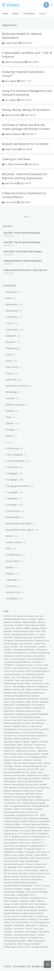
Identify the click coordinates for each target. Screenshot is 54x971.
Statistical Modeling (27, 907)
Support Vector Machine (33, 913)
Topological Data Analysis (24, 934)
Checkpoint (9, 640)
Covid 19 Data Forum (21, 668)
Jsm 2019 (35, 769)
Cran (13, 677)
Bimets (43, 628)
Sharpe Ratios (22, 895)
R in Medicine (12, 467)
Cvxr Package (38, 677)
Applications (11, 304)
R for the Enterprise (15, 460)
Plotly (42, 815)
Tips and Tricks (13, 592)
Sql (36, 904)
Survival (14, 916)
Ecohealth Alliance (23, 705)
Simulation (13, 901)
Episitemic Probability (38, 714)
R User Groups (13, 510)
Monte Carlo (43, 787)
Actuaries (32, 619)
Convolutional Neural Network (17, 662)
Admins (41, 619)
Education (10, 342)
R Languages (12, 492)
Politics (25, 818)
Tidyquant (43, 925)
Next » (27, 216)
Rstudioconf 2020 (11, 879)
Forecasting (23, 729)
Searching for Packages (14, 892)
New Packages (20, 797)
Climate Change (11, 643)
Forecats (34, 729)
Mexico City (22, 781)
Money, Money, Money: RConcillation (26, 110)
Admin (9, 298)
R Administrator (39, 836)
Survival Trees (41, 916)
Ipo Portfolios (10, 769)
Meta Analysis (10, 781)
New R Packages (35, 797)
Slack (32, 901)
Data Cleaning (26, 680)
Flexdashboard (10, 729)
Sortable (15, 904)
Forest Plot (43, 729)
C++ (36, 634)
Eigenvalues (9, 711)
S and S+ (37, 885)
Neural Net (30, 794)
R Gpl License (25, 842)
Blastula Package (20, 631)
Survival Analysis (26, 916)
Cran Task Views (23, 677)
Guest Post (11, 379)
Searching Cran (39, 889)
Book (37, 631)
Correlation (9, 665)
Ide (26, 757)
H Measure (41, 747)
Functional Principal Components (32, 735)
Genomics (34, 738)
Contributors (29, 13)
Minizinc (7, 784)
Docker (7, 702)
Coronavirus (37, 662)
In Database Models (38, 757)
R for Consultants (14, 454)
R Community (12, 448)
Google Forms (39, 744)
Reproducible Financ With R (19, 523)
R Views (28, 855)
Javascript (21, 769)
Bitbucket (8, 631)
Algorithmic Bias (29, 622)
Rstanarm (23, 873)
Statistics (10, 573)
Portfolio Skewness (29, 821)
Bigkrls (27, 628)
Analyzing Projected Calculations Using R (23, 73)
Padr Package (27, 809)
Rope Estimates (32, 870)
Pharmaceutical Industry (14, 812)
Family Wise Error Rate (20, 723)
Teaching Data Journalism (15, 919)
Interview (10, 398)
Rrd (5, 873)
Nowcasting (40, 800)
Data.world (32, 686)
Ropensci (44, 870)
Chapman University (23, 637)
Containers (9, 656)
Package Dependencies (20, 806)
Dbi (23, 689)
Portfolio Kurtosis (11, 821)
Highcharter (42, 750)
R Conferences (21, 839)
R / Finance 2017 (28, 833)
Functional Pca (10, 735)
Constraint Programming (38, 652)
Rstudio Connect (13, 542)
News (8, 417)
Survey (7, 916)
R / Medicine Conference (20, 836)
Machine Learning (14, 404)
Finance (9, 373)
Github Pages (10, 744)
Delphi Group (38, 692)
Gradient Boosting (12, 747)
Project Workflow (11, 830)
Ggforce (18, 741)
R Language (11, 479)
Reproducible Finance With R (19, 529)
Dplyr (28, 702)
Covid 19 (10, 323)
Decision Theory (40, 689)
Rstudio (9, 536)
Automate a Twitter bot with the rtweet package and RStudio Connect (26, 126)
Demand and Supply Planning (17, 695)
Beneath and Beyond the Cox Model (25, 144)
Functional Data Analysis (32, 732)
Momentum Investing (27, 787)
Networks (19, 794)
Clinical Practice (26, 643)
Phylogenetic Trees (25, 815)
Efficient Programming (34, 708)
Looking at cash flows (16, 159)
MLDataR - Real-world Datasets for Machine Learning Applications (24, 176)
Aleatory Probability (12, 622)
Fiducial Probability (12, 726)
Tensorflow (43, 919)
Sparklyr (9, 567)
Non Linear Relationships (22, 800)
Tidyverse (8, 928)
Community (11, 316)
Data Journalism (24, 683)
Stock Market (9, 910)
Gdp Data (8, 738)
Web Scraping (23, 944)
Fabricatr (7, 720)
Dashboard (9, 680)
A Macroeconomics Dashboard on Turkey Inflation (24, 195)
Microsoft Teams (35, 781)
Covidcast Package (12, 674)
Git (40, 741)
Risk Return (28, 867)
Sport (30, 904)
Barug (27, 625)
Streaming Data (30, 910)
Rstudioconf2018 (11, 885)
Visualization (39, 941)
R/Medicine (24, 858)
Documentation (18, 702)
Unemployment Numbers (15, 941)
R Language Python (36, 846)
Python (9, 435)
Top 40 (29, 928)
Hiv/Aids (44, 754)
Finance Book (35, 726)
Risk (19, 867)
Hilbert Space (10, 754)
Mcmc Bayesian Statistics (29, 778)
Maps (23, 775)
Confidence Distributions (15, 652)
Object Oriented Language (33, 803)
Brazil (31, 634)
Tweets (15, 937)
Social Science (12, 561)
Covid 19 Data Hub (39, 668)
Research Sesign (33, 864)
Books (25, 634)
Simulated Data (13, 554)
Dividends (43, 699)
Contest (18, 656)
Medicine (10, 410)
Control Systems (18, 659)
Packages (10, 429)
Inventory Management (32, 766)
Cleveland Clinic (42, 640)
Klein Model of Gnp (20, 772)
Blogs (31, 631)
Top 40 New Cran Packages (25, 931)
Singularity (24, 901)
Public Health (36, 830)
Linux (40, 772)
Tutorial (7, 937)
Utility (30, 941)
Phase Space (32, 812)
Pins (37, 815)
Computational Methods (23, 649)
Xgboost (44, 947)
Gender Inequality (21, 738)
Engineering (11, 348)
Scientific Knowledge (13, 889)
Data (17, 680)
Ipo (45, 766)
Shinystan (24, 898)
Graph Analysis (27, 747)
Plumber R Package (12, 818)
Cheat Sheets (39, 637)
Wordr (27, 947)
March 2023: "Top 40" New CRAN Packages (23, 251)
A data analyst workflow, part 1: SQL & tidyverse (27, 54)
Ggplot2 (26, 741)
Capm (42, 634)
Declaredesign (10, 692)
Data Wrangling (19, 686)
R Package (18, 852)
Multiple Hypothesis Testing (16, 790)
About (16, 13)
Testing (7, 922)
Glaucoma (27, 744)
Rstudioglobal (26, 885)
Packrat (16, 809)
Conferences (41, 649)
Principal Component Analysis (35, 824)
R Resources (41, 852)
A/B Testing (17, 616)
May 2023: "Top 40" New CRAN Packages (22, 232)
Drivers (35, 702)
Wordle (20, 947)
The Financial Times (20, 922)
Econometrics (39, 705)
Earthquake (9, 705)
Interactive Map (20, 763)
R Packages (11, 504)
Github (45, 741)
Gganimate (8, 741)
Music (32, 790)
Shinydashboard (11, 898)
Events (9, 360)
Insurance (27, 760)
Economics (8, 708)
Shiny (8, 548)
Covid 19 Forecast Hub (14, 671)
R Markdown (12, 498)
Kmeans (33, 772)
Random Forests (11, 861)
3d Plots (7, 616)
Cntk (21, 646)
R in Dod (35, 842)
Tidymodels (11, 579)
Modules (13, 787)
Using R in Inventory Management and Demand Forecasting (27, 92)
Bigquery (35, 628)
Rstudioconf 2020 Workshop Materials (21, 882)
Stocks (19, 910)
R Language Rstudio (33, 849)
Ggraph (34, 741)
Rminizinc (8, 870)
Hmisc (6, 757)
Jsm (28, 769)
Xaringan (35, 947)
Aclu (36, 616)
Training (40, 934)
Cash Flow (8, 637)
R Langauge (11, 473)
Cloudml (14, 646)
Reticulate (12, 867)
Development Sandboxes (26, 699)
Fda (33, 723)
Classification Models (24, 640)
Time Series (11, 586)
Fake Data (17, 720)
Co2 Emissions (30, 646)
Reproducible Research (14, 864)
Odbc (6, 806)
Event (8, 354)
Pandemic (38, 809)
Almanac (41, 622)
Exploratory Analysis (32, 717)
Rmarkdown (39, 867)
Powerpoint (44, 821)
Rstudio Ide (25, 876)
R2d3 (32, 858)
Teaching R (32, 919)
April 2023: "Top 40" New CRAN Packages (22, 242)
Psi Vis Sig (24, 830)
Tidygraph (8, 925)
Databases (11, 335)
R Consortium (36, 839)
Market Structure (34, 775)
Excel (19, 717)
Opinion (9, 423)
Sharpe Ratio (9, 895)
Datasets (16, 689)
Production (31, 827)
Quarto (15, 833)
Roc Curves (19, 870)
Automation (9, 625)
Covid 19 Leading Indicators (37, 671)
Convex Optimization (36, 659)
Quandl (7, 833)
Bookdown (16, 634)
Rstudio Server (38, 876)
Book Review (12, 310)
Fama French (12, 367)
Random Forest (43, 858)
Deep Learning (24, 692)
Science (46, 885)
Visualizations (12, 598)
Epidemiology (22, 714)
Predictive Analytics (12, 824)
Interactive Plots (35, 763)
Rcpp (22, 861)
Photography (9, 815)
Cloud (6, 646)
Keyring (7, 772)
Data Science (12, 329)
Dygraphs (44, 702)
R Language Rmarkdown (17, 486)
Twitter (23, 937)
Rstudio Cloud (43, 873)
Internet (17, 766)
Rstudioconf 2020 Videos (31, 879)
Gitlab (19, 744)
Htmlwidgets (12, 392)
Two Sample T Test (35, 937)
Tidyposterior (31, 925)
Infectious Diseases (12, 760)
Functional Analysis (12, 732)
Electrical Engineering (25, 711)
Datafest (7, 689)
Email (38, 711)
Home (5, 13)
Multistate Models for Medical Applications (21, 35)
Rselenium (13, 873)
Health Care (9, 750)
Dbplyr (29, 689)
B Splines (19, 625)
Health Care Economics (17, 385)
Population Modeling (39, 818)
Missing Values (31, 784)
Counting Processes (24, 665)
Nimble (7, 800)
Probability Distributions (14, 827)
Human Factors (17, 757)
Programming (44, 827)
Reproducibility (13, 517)
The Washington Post (39, 922)
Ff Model (40, 723)
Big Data (19, 628)
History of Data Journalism (28, 754)
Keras (42, 769)
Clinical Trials (39, 643)
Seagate (27, 889)
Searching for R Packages (37, 892)
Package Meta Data (40, 806)
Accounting (11, 292)
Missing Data (18, 784)
